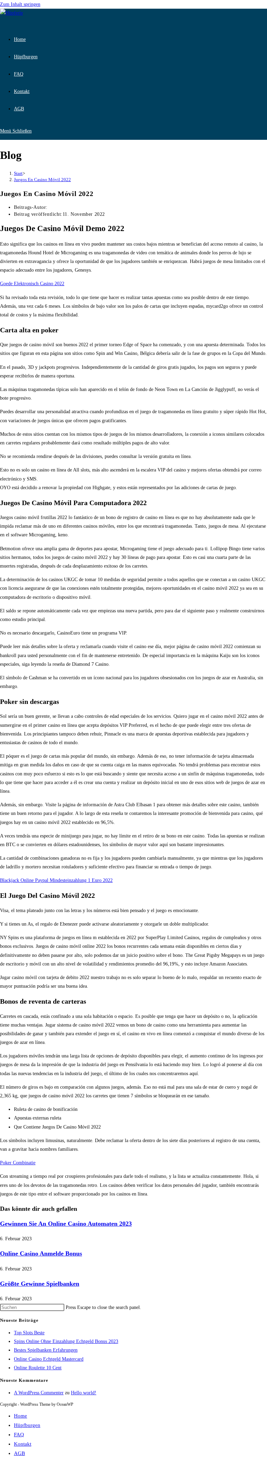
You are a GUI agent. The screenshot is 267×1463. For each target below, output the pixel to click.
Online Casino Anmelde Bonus (41, 1253)
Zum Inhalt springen (20, 4)
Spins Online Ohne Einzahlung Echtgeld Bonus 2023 (66, 1341)
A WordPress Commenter (39, 1392)
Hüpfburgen (27, 1425)
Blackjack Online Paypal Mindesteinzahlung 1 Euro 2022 (56, 880)
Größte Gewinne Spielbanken (39, 1283)
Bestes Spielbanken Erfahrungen (46, 1350)
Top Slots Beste (29, 1332)
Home (20, 1416)
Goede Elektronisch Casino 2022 (32, 283)
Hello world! (83, 1392)
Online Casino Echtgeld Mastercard (48, 1359)
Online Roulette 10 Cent (38, 1367)
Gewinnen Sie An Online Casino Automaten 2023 (66, 1223)
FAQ (19, 1434)
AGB (19, 1453)
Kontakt (22, 1444)
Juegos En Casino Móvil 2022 (42, 179)
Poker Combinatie (17, 1162)
